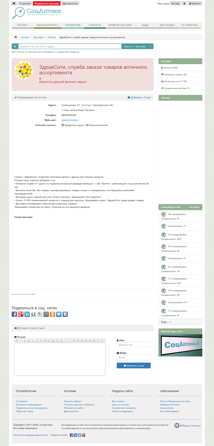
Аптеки (22, 25)
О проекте (25, 3)
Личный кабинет (73, 401)
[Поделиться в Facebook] (14, 314)
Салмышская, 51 (176, 258)
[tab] (180, 322)
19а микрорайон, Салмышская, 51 (173, 216)
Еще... (165, 322)
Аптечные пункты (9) (175, 74)
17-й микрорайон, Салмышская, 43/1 (174, 280)
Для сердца (167, 25)
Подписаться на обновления (31, 407)
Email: (123, 352)
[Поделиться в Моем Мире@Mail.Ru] (46, 314)
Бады (145, 25)
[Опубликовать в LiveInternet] (33, 314)
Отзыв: (21, 336)
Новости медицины (122, 411)
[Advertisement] (163, 14)
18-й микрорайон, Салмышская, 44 (174, 248)
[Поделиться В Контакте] (65, 314)
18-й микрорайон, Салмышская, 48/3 (174, 236)
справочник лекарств (67, 51)
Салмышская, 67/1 (177, 302)
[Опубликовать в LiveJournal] (39, 314)
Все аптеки (118, 401)
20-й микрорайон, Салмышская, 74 (174, 269)
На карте (195, 207)
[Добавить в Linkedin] (27, 314)
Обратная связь (24, 411)
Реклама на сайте (74, 407)
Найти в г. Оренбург (135, 46)
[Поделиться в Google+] (20, 314)
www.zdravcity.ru (70, 120)
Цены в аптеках (46, 25)
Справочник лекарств (123, 407)
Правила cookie (59, 434)
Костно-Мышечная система (175, 401)
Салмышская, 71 (176, 225)
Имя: (122, 340)
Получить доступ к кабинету (79, 404)
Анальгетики (167, 407)
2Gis (33, 294)
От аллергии (189, 25)
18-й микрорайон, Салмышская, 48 (174, 292)
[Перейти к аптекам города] (184, 3)
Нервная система (120, 25)
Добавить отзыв (140, 97)
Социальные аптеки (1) (177, 88)
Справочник (73, 25)
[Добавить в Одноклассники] (52, 314)
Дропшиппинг (70, 3)
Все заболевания (169, 411)
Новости (95, 25)
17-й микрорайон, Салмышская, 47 (174, 313)
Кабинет (196, 3)
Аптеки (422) (170, 67)
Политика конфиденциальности (30, 434)
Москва (175, 3)
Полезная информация (29, 404)
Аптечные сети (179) (175, 81)
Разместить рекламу (47, 3)
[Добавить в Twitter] (59, 314)
